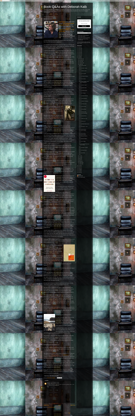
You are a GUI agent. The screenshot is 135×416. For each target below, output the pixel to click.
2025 (79, 48)
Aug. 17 (80, 105)
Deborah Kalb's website (81, 36)
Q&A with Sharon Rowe (82, 65)
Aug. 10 (80, 125)
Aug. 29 (80, 72)
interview (56, 126)
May (80, 158)
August (80, 64)
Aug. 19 (80, 99)
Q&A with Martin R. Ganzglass (83, 101)
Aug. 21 (80, 94)
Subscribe (84, 26)
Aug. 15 (80, 110)
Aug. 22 (80, 91)
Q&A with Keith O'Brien (82, 134)
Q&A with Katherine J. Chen (83, 126)
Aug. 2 (80, 151)
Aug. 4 (80, 146)
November (81, 60)
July (80, 155)
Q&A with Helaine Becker (83, 150)
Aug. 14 (80, 114)
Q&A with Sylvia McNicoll (83, 98)
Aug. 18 (80, 102)
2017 (79, 165)
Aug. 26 (80, 80)
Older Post (72, 405)
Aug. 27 (80, 77)
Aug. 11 (80, 122)
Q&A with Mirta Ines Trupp (83, 118)
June (80, 157)
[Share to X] (59, 377)
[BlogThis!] (58, 377)
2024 (79, 49)
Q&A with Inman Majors (82, 109)
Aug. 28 (80, 74)
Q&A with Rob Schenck (82, 129)
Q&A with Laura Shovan (82, 115)
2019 (79, 56)
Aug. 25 (80, 83)
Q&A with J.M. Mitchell (82, 73)
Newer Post (46, 405)
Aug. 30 (80, 69)
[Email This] (57, 377)
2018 (79, 57)
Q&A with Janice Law (82, 121)
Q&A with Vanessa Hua (82, 111)
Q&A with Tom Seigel (82, 141)
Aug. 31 (80, 66)
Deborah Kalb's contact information (83, 35)
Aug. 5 (80, 142)
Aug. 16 (80, 107)
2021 (79, 53)
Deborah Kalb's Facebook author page (84, 37)
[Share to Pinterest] (61, 377)
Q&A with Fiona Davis (82, 133)
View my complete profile (81, 177)
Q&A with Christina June (82, 103)
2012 (79, 172)
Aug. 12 (80, 119)
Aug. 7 (80, 137)
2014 (79, 169)
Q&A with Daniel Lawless (83, 70)
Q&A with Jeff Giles (82, 152)
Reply (48, 386)
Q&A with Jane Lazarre (82, 106)
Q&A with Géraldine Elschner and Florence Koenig (84, 144)
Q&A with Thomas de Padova (83, 76)
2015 (79, 168)
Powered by (81, 29)
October (80, 61)
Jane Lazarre (62, 21)
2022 (79, 52)
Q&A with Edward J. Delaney (83, 147)
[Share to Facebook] (60, 377)
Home (59, 405)
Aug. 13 (80, 117)
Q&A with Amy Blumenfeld (83, 113)
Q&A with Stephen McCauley (83, 95)
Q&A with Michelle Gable (83, 87)
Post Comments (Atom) (51, 407)
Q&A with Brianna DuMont (83, 138)
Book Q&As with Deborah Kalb (65, 6)
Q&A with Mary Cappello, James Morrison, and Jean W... (84, 82)
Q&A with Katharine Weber (83, 90)
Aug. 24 (80, 86)
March (80, 161)
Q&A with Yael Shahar (82, 78)
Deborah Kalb (80, 175)
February (80, 162)
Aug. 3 (80, 148)
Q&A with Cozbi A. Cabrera (83, 68)
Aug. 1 (80, 154)
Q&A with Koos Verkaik (82, 130)
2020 (79, 55)
